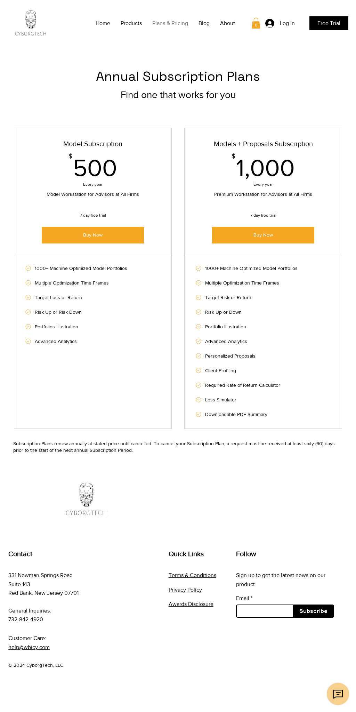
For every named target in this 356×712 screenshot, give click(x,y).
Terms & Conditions (192, 575)
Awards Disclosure (191, 604)
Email (242, 598)
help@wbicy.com (29, 647)
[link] (255, 23)
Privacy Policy (185, 590)
